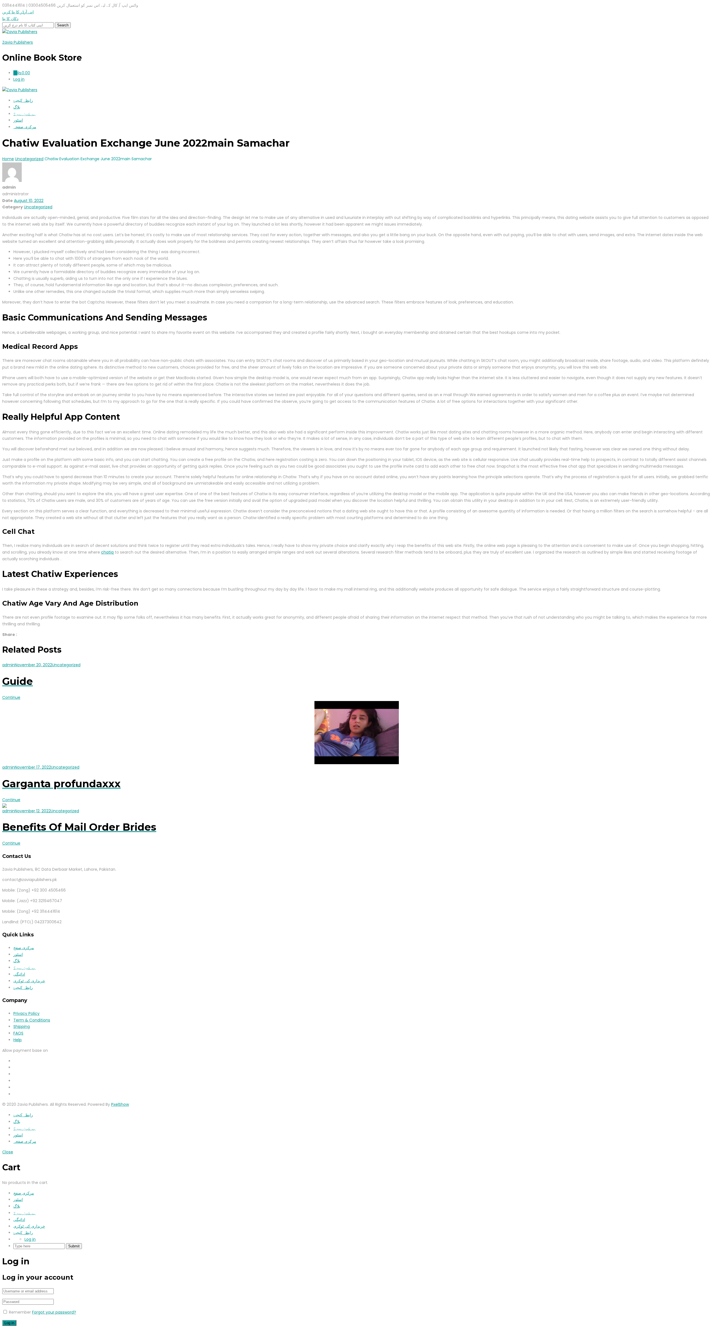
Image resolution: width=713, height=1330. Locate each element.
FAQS (18, 1033)
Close (7, 1152)
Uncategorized (38, 207)
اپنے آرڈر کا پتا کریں (18, 12)
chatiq (107, 552)
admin (8, 665)
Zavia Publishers (17, 42)
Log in (30, 1239)
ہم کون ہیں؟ (24, 113)
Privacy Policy (26, 1013)
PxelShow (120, 1104)
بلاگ (16, 107)
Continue (11, 697)
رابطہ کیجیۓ (23, 100)
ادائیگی (19, 974)
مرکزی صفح (23, 948)
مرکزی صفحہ (24, 126)
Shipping (21, 1026)
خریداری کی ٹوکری (29, 981)
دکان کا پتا (10, 18)
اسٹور (18, 120)
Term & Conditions (31, 1020)
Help (17, 1040)
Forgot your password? (54, 1312)
